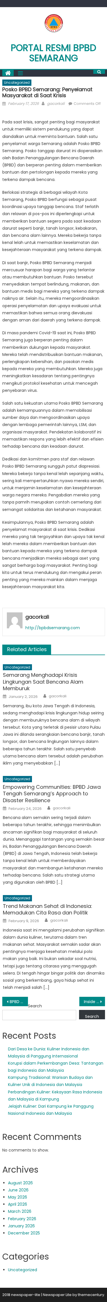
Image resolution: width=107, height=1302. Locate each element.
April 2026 (17, 1204)
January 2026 (21, 1226)
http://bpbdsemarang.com (52, 628)
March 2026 (19, 1211)
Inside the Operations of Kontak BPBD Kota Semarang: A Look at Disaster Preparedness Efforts (94, 1001)
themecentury (91, 1294)
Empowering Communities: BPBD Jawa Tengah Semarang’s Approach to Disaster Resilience (52, 794)
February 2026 (22, 1219)
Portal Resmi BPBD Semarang (53, 52)
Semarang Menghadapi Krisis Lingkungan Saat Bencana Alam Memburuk (43, 682)
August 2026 (20, 1183)
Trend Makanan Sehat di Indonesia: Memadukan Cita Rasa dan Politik (47, 909)
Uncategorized (17, 82)
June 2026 (18, 1190)
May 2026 (17, 1197)
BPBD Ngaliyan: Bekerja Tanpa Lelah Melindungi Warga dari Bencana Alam (19, 1001)
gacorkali (55, 103)
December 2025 (24, 1233)
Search (35, 1006)
